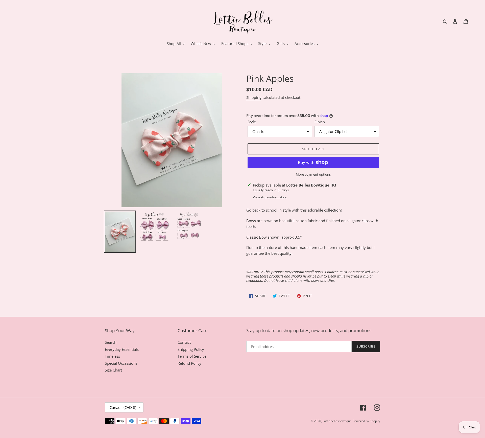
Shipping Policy (191, 349)
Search (110, 342)
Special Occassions (121, 363)
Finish (319, 121)
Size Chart (113, 370)
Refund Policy (189, 363)
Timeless (112, 356)
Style (252, 121)
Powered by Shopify (366, 421)
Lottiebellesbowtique (337, 421)
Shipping (253, 97)
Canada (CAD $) (123, 407)
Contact (184, 342)
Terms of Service (192, 356)
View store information (270, 197)
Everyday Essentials (122, 349)
